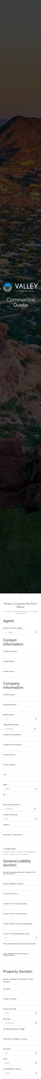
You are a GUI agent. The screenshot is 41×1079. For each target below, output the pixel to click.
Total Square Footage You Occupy (15, 1039)
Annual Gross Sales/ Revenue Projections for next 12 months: (19, 873)
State (5, 784)
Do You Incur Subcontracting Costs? (16, 934)
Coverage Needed (9, 849)
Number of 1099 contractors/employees (17, 924)
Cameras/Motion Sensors (12, 1069)
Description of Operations (12, 834)
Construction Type (9, 1009)
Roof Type (6, 1019)
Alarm (5, 1059)
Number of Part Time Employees (15, 914)
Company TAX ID (9, 754)
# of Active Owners (10, 894)
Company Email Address (12, 734)
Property (20, 852)
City (5, 774)
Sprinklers (7, 1049)
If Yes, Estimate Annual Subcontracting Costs (19, 944)
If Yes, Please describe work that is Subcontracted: (15, 954)
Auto (6, 854)
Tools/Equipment (31, 852)
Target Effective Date (11, 724)
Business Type (8, 714)
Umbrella (25, 854)
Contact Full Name (10, 651)
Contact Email (8, 671)
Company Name (9, 694)
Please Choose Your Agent (12, 628)
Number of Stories (9, 999)
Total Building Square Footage (14, 1029)
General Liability (10, 852)
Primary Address (9, 764)
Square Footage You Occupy (13, 884)
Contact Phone (9, 661)
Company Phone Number (12, 744)
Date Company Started (11, 804)
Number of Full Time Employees (15, 904)
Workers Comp (15, 854)
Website (6, 824)
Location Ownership (10, 814)
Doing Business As (10, 704)
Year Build (6, 989)
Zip (4, 794)
